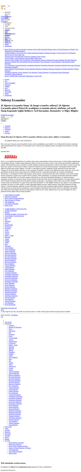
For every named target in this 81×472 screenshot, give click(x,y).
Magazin (7, 41)
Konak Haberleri (30, 69)
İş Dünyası (27, 56)
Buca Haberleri (45, 62)
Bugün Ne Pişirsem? (15, 327)
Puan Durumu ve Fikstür (12, 200)
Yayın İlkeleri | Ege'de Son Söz (14, 216)
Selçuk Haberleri (23, 72)
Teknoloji (8, 60)
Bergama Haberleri (11, 62)
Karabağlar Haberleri (47, 65)
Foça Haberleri (9, 65)
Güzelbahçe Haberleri (33, 65)
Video (6, 428)
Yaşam (27, 58)
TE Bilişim (14, 315)
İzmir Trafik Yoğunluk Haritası (42, 49)
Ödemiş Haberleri (10, 294)
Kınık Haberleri (20, 69)
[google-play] (12, 308)
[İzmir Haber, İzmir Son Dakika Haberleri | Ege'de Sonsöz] (18, 4)
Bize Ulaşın (18, 76)
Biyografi (8, 434)
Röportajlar (8, 46)
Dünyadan (8, 42)
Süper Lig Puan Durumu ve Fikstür (64, 49)
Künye (7, 437)
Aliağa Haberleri (36, 60)
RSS (2, 310)
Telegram (8, 129)
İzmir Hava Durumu (26, 49)
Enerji (13, 56)
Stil (10, 361)
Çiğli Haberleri (66, 62)
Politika (7, 37)
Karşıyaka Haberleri (74, 65)
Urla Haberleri (53, 72)
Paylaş (4, 120)
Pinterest (7, 128)
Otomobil (34, 56)
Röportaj (7, 432)
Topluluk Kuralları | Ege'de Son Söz (55, 53)
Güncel (7, 30)
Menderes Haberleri (42, 69)
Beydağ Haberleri (22, 62)
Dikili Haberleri (10, 269)
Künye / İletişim (10, 76)
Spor (6, 39)
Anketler (7, 435)
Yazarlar (7, 430)
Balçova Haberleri (47, 60)
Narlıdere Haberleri (67, 69)
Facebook (8, 74)
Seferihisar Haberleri (11, 72)
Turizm (43, 56)
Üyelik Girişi (38, 76)
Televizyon (12, 366)
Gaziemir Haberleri (20, 65)
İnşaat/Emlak (19, 56)
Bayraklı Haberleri (71, 60)
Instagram (19, 74)
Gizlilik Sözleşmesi (33, 53)
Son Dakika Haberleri (18, 51)
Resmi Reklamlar (63, 72)
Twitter (13, 74)
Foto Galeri (8, 427)
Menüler (11, 348)
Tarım (39, 56)
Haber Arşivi (9, 205)
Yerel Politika (15, 60)
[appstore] (4, 308)
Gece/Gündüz (13, 338)
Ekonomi (7, 35)
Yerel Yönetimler (10, 34)
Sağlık (7, 44)
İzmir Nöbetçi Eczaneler (12, 49)
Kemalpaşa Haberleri (11, 67)
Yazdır (7, 131)
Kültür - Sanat (14, 58)
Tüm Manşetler (9, 202)
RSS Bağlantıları (28, 76)
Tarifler (11, 363)
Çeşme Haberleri (55, 62)
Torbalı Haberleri (43, 72)
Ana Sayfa (8, 322)
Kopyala (7, 133)
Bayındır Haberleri (59, 60)
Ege (6, 32)
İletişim (41, 53)
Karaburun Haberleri (60, 65)
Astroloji (11, 325)
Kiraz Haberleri (9, 69)
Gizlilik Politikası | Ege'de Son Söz (15, 53)
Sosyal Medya (13, 357)
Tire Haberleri (33, 72)
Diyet (10, 329)
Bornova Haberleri (34, 62)
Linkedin (7, 126)
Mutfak (11, 350)
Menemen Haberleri (55, 69)
